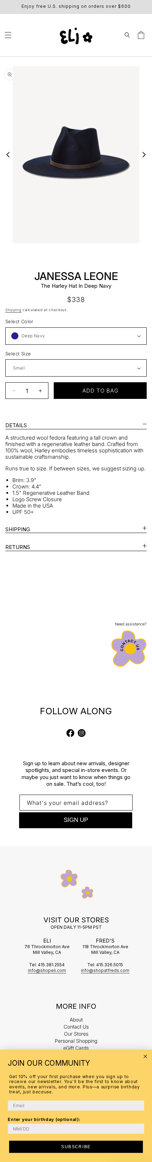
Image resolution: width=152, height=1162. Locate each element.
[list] (76, 154)
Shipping (13, 310)
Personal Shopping (76, 1041)
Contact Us (76, 1027)
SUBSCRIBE (75, 1146)
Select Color (19, 321)
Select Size (18, 353)
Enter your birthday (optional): (44, 1119)
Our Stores (76, 1034)
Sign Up (76, 820)
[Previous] (8, 155)
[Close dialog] (145, 1056)
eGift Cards (76, 1048)
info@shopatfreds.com (105, 970)
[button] (8, 35)
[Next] (143, 155)
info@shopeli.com (47, 970)
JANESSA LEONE (76, 276)
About (76, 1020)
